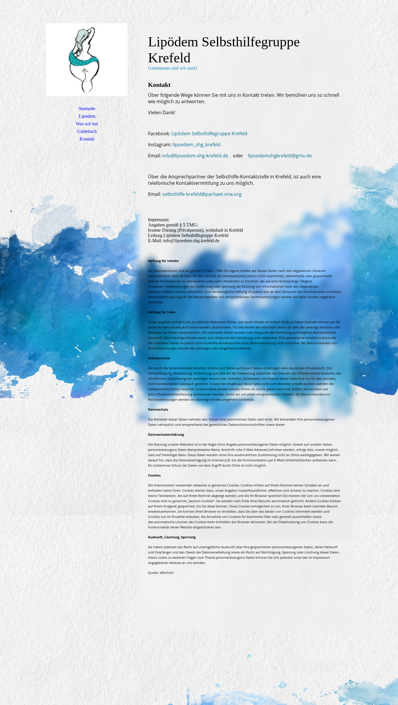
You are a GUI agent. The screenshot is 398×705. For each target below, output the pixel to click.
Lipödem (87, 116)
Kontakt (87, 138)
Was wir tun (87, 123)
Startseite (87, 108)
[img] (87, 59)
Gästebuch (87, 131)
